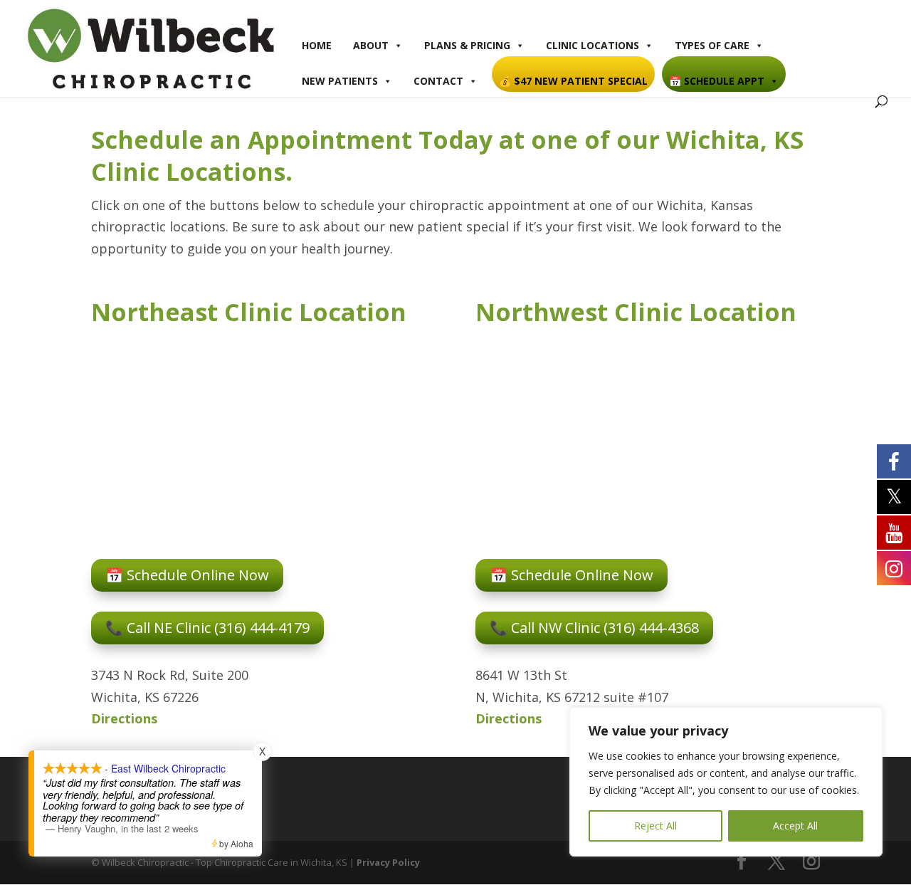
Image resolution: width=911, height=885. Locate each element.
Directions (124, 718)
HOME (317, 45)
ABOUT (371, 45)
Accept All (795, 825)
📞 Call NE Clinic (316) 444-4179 (207, 627)
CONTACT (438, 81)
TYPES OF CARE (712, 45)
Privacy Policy (388, 862)
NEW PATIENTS (340, 81)
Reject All (655, 825)
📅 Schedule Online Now (187, 575)
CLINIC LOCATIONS (592, 45)
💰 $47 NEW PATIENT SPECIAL (573, 81)
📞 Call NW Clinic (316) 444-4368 (594, 627)
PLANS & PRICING (467, 45)
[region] (726, 782)
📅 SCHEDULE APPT (716, 81)
